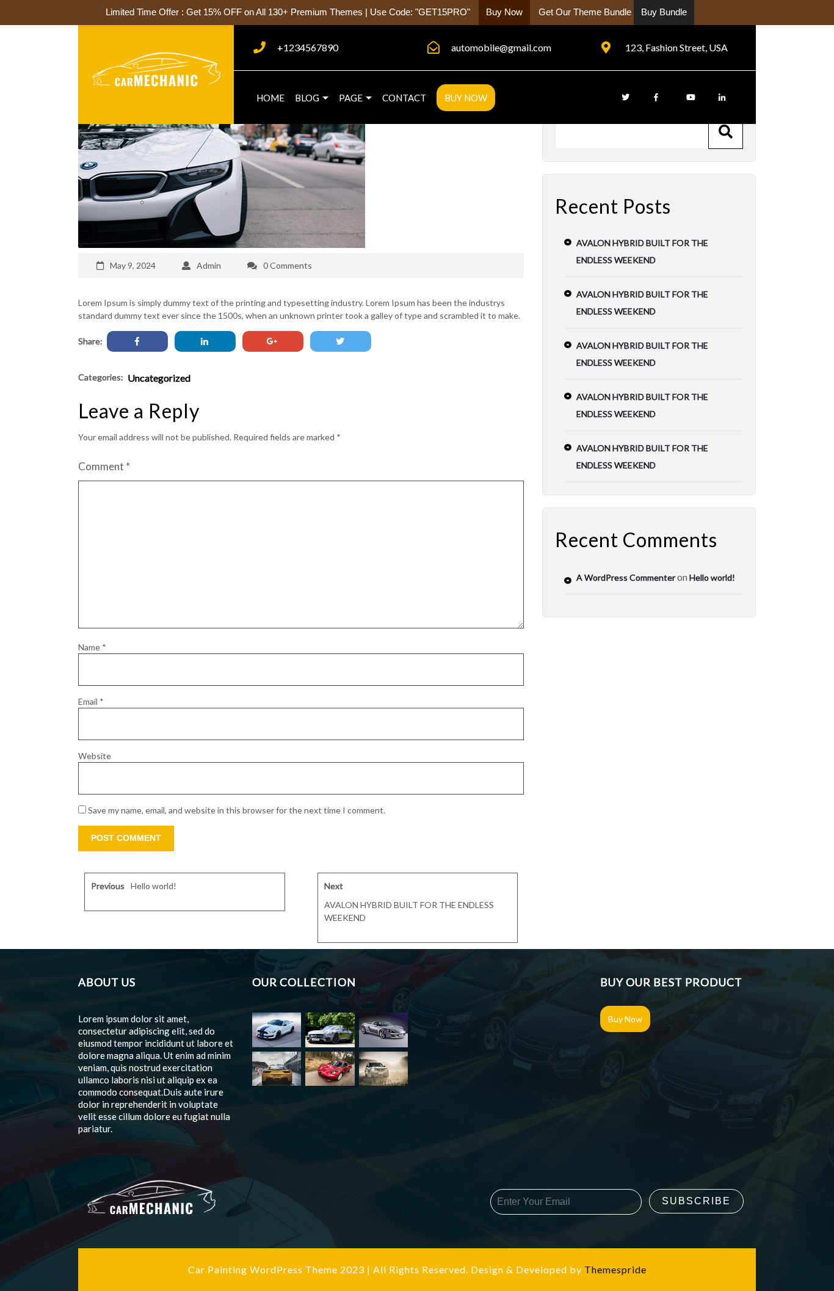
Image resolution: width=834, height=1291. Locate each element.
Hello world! (712, 577)
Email (91, 701)
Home (270, 97)
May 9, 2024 (133, 265)
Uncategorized (159, 378)
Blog (307, 97)
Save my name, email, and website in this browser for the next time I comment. (236, 810)
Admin (209, 265)
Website (94, 756)
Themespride (614, 1269)
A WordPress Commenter (625, 577)
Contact (404, 97)
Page (351, 97)
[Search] (725, 131)
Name (92, 647)
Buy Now (465, 97)
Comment (104, 466)
